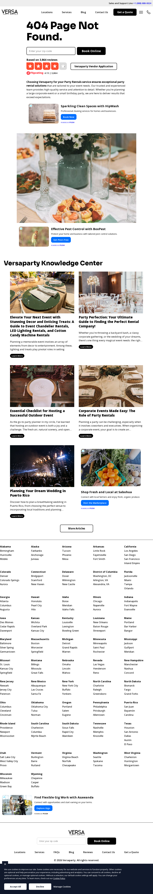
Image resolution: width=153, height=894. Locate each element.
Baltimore (5, 643)
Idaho (65, 597)
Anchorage (37, 555)
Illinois (97, 597)
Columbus (5, 605)
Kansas (35, 618)
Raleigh (97, 689)
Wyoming (36, 774)
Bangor (128, 630)
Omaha (66, 664)
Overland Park (39, 626)
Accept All (15, 886)
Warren (66, 651)
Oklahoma (37, 702)
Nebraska (68, 660)
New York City (70, 685)
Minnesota (99, 639)
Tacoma (97, 765)
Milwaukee (6, 778)
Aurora (4, 584)
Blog (83, 12)
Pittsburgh (99, 710)
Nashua (128, 668)
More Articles (76, 528)
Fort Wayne (130, 605)
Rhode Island (7, 723)
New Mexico (38, 681)
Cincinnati (5, 714)
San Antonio (131, 732)
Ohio (3, 702)
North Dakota (132, 681)
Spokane (98, 761)
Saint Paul (98, 647)
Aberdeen (67, 736)
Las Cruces (37, 689)
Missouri (5, 660)
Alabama (5, 546)
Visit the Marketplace (95, 502)
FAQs (57, 852)
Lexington (68, 626)
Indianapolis (131, 601)
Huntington (131, 761)
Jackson (128, 643)
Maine (128, 618)
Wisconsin (6, 774)
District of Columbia (105, 571)
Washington (100, 753)
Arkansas (98, 546)
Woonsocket (7, 736)
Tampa (128, 584)
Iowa (3, 618)
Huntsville (6, 555)
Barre (34, 761)
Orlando (128, 588)
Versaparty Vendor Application (93, 66)
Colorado (5, 571)
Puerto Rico (131, 702)
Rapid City (68, 732)
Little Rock (99, 550)
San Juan (129, 706)
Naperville (98, 605)
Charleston (37, 727)
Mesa (65, 559)
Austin (127, 740)
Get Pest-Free (61, 239)
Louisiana (99, 618)
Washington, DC (102, 576)
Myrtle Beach (38, 736)
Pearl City (36, 605)
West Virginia (132, 753)
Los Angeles (131, 550)
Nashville (98, 727)
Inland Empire (132, 563)
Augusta (5, 609)
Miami (127, 580)
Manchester (131, 664)
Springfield (37, 651)
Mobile (4, 559)
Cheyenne (36, 778)
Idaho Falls (68, 609)
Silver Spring (7, 647)
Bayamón (129, 710)
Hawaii (35, 597)
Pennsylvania (101, 702)
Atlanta (4, 601)
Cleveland (5, 710)
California (130, 546)
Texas (127, 723)
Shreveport (99, 630)
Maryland (5, 639)
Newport (5, 732)
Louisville (67, 622)
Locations (47, 12)
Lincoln (66, 668)
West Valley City (9, 761)
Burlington (37, 757)
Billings (35, 664)
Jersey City (6, 689)
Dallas (127, 736)
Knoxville (98, 736)
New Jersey (6, 681)
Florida (128, 571)
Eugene (66, 714)
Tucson (66, 550)
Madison (5, 782)
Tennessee (99, 723)
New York (68, 681)
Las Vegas (98, 664)
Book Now (68, 116)
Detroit (66, 643)
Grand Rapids (69, 647)
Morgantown (131, 765)
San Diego (130, 555)
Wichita (35, 622)
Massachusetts (40, 639)
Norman (35, 714)
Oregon (66, 702)
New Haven (37, 584)
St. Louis (5, 664)
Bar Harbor (130, 626)
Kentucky (67, 618)
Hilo (33, 609)
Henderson (99, 668)
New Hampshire (133, 660)
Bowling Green (70, 630)
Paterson (5, 693)
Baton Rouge (100, 626)
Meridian (67, 605)
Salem (65, 710)
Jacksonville (130, 576)
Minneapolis (100, 643)
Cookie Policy (59, 878)
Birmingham (7, 550)
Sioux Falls (68, 727)
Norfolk (66, 761)
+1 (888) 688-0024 (142, 3)
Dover (65, 576)
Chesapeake (69, 765)
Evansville (129, 609)
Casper (35, 782)
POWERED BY (68, 122)
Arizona (66, 546)
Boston (35, 643)
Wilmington (68, 580)
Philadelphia (100, 706)
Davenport (6, 630)
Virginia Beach (70, 757)
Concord (129, 672)
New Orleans (100, 622)
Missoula (36, 668)
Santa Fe (36, 693)
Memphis (98, 732)
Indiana (128, 597)
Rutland (35, 765)
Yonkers (66, 693)
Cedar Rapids (7, 626)
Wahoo (66, 672)
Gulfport (129, 647)
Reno (96, 672)
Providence (6, 727)
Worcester (37, 647)
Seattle (97, 757)
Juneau (35, 559)
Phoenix (66, 555)
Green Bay (6, 786)
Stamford (36, 580)
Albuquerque (38, 685)
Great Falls (37, 672)
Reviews (88, 852)
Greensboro (99, 693)
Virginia (67, 753)
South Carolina (40, 723)
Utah (3, 753)
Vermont (36, 753)
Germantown (7, 651)
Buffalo (66, 689)
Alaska (35, 546)
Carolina (128, 714)
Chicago (97, 601)
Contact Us (101, 12)
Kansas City (37, 630)
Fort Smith (99, 559)
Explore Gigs (43, 808)
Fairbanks (36, 550)
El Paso (128, 744)
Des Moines (6, 622)
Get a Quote (125, 12)
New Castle (68, 584)
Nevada (97, 660)
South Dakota (70, 723)
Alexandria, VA (101, 584)
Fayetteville (99, 555)
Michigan (67, 639)
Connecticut (38, 571)
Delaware (68, 571)
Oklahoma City (39, 706)
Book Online (91, 51)
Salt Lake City (7, 757)
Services (67, 12)
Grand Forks (131, 693)
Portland (129, 622)
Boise (65, 601)
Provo (3, 765)
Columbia (36, 732)
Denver (4, 576)
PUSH (148, 891)
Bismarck (129, 685)
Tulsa (34, 710)
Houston (129, 727)
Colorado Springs (9, 580)
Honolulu (36, 601)
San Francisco (132, 559)
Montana (36, 660)
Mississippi (130, 639)
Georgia (5, 597)
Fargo (127, 689)
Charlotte (98, 685)
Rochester (99, 651)
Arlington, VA (100, 580)
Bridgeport (37, 576)
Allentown (99, 714)
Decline (40, 886)
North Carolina (102, 681)
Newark (4, 685)
